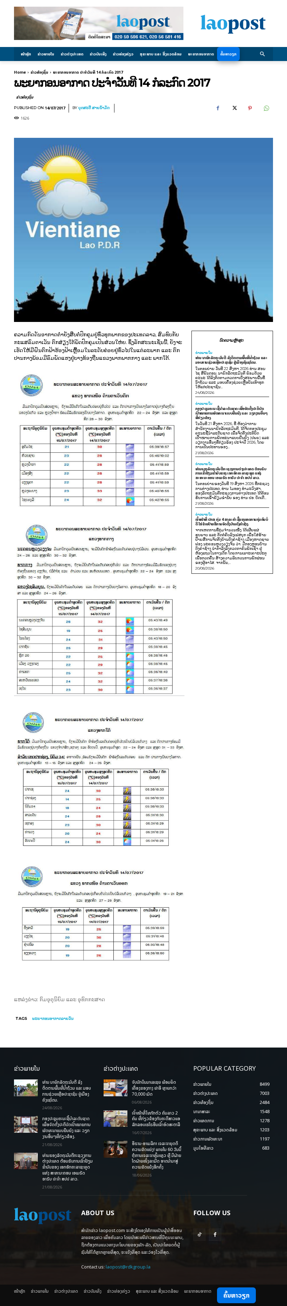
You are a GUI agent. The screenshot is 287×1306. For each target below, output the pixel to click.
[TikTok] (199, 1234)
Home (20, 72)
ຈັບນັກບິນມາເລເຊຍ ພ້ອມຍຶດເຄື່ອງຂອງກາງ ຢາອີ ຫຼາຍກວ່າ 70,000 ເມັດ (154, 1088)
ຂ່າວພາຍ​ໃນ (203, 353)
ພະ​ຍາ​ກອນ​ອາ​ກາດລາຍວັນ (53, 1018)
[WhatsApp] (266, 108)
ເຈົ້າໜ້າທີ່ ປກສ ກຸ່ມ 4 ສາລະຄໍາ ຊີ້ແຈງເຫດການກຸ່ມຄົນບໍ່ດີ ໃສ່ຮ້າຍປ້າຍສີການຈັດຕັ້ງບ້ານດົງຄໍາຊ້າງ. (231, 521)
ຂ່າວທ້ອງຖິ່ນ (39, 72)
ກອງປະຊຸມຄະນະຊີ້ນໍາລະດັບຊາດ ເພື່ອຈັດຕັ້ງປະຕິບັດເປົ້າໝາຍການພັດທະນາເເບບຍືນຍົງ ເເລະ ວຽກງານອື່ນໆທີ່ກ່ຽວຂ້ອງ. (231, 413)
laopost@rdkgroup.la (128, 1267)
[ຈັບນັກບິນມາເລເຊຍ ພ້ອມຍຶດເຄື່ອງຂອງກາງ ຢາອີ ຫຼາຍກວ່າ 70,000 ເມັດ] (115, 1087)
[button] (262, 54)
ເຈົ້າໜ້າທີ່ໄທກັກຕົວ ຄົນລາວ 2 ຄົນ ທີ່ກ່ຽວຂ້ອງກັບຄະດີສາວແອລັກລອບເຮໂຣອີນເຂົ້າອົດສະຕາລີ (156, 1119)
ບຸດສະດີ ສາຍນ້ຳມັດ (94, 108)
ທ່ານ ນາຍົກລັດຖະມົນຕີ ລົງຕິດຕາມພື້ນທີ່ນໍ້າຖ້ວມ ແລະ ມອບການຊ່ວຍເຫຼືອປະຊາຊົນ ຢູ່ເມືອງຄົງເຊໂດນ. (231, 360)
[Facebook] (218, 108)
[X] (234, 108)
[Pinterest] (250, 108)
